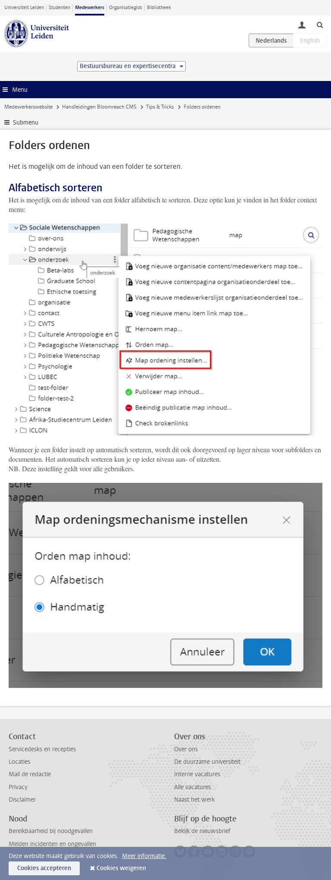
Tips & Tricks (160, 106)
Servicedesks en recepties (42, 749)
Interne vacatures (197, 774)
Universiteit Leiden (24, 7)
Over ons (186, 749)
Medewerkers (89, 7)
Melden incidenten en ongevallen (52, 844)
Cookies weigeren (121, 868)
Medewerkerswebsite (28, 106)
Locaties (19, 762)
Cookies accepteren (44, 868)
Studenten (59, 7)
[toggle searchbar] (320, 24)
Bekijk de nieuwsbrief (202, 831)
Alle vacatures (192, 787)
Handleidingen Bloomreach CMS (99, 106)
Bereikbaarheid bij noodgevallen (51, 831)
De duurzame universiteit (207, 762)
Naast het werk (194, 800)
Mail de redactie (30, 774)
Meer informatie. (144, 856)
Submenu (25, 122)
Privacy (18, 787)
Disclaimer (22, 800)
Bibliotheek (159, 7)
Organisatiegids (125, 7)
